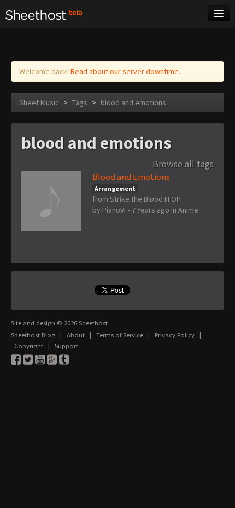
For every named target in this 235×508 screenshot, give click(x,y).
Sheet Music (39, 102)
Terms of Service (119, 335)
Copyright (28, 346)
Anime (188, 210)
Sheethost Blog (33, 335)
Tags (79, 102)
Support (66, 346)
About (76, 335)
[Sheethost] (44, 14)
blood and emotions (133, 102)
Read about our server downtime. (125, 71)
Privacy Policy (175, 335)
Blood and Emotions (131, 177)
